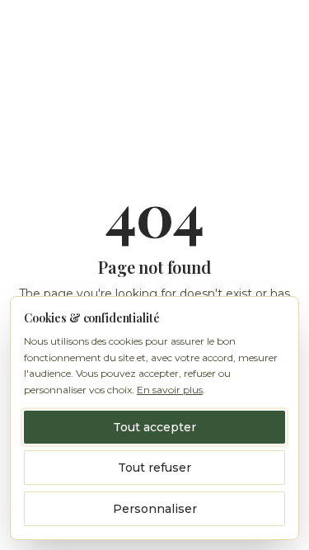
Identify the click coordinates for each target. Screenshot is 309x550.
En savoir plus (170, 389)
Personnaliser (155, 508)
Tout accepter (154, 427)
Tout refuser (154, 467)
